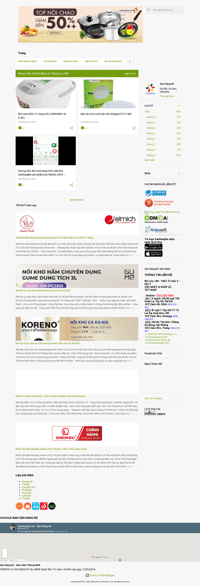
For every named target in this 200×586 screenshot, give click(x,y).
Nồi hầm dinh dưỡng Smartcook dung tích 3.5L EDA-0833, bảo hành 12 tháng (55, 237)
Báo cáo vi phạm (153, 398)
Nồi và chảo (91, 61)
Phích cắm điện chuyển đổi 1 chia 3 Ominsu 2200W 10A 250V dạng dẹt (51, 396)
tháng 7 (151, 122)
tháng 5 (151, 133)
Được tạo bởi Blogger (102, 575)
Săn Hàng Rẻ (167, 83)
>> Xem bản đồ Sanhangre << (161, 334)
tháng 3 (151, 144)
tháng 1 (151, 155)
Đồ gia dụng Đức (113, 61)
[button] (71, 128)
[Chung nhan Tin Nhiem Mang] (162, 212)
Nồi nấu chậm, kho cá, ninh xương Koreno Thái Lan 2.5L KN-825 (48, 343)
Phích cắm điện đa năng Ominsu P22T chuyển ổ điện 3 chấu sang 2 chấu (51, 449)
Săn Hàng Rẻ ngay (27, 61)
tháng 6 (151, 128)
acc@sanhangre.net (156, 337)
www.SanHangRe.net (157, 342)
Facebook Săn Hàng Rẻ (157, 340)
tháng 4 (151, 138)
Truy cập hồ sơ (167, 96)
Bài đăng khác (77, 200)
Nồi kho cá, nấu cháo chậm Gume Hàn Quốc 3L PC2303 (43, 290)
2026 (147, 111)
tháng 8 (151, 117)
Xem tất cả (130, 74)
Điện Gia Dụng (70, 61)
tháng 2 (151, 149)
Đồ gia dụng (50, 61)
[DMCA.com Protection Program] (156, 222)
